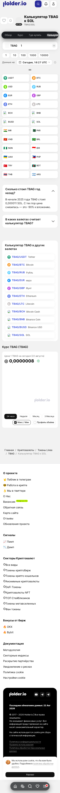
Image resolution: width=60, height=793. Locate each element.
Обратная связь (13, 507)
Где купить (35, 35)
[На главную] (15, 786)
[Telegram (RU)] (48, 694)
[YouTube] (36, 694)
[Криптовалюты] (22, 786)
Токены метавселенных (21, 603)
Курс (20, 35)
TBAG (11, 453)
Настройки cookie (14, 677)
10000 (44, 55)
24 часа (10, 416)
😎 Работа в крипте (15, 485)
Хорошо (30, 774)
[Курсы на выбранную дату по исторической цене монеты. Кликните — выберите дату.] (55, 62)
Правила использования (21, 744)
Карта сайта (10, 513)
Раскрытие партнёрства (18, 661)
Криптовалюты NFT (18, 592)
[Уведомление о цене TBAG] (10, 21)
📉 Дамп (8, 547)
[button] (30, 786)
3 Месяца (49, 416)
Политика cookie (13, 672)
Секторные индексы (16, 655)
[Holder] (17, 694)
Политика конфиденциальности (25, 741)
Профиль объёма (45, 422)
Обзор (8, 35)
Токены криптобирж (18, 570)
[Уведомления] (45, 4)
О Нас (7, 496)
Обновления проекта (16, 524)
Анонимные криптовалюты (22, 581)
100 (23, 55)
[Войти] (53, 4)
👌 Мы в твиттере (14, 490)
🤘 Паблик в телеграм (17, 479)
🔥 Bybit (8, 632)
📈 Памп (8, 541)
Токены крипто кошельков (22, 575)
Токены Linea (45, 450)
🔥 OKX (7, 626)
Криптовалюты (26, 450)
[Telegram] (42, 694)
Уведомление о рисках (17, 666)
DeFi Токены (13, 587)
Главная (9, 450)
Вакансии (9, 501)
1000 (33, 55)
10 (14, 55)
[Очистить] (54, 46)
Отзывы (8, 518)
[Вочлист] (37, 786)
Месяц (36, 416)
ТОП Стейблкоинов (18, 598)
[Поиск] (38, 4)
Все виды (12, 564)
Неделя (23, 416)
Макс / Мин (23, 422)
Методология (11, 650)
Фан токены (13, 609)
